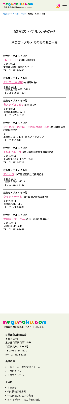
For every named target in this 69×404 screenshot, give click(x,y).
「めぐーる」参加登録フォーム (23, 367)
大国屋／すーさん (14, 219)
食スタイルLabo (13, 104)
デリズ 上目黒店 (13, 82)
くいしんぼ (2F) (13, 152)
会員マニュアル (15, 375)
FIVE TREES (11, 60)
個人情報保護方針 (16, 391)
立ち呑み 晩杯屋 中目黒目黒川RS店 (26, 127)
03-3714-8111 (19, 350)
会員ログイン (14, 371)
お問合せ (12, 387)
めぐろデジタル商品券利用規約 (23, 399)
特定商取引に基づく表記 (20, 395)
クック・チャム (12, 196)
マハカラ (8, 174)
